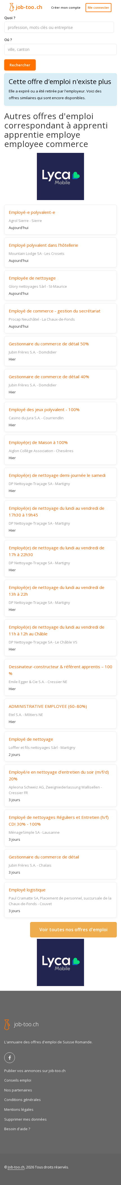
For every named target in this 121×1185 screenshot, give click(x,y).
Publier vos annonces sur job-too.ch (35, 1070)
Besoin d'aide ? (17, 1128)
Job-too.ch (16, 1167)
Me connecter (98, 7)
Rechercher (20, 64)
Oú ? (8, 39)
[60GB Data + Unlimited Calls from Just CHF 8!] (60, 176)
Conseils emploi (17, 1080)
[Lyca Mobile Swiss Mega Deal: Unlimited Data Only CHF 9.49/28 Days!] (60, 954)
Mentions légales (18, 1109)
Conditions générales (22, 1099)
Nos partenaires (18, 1090)
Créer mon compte (65, 7)
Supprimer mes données (25, 1119)
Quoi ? (9, 17)
